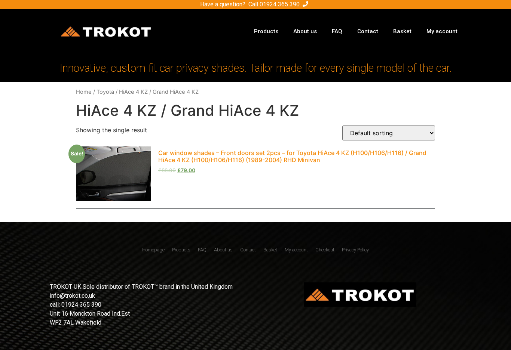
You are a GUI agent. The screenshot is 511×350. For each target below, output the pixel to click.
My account (442, 31)
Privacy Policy (355, 250)
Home (84, 92)
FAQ (337, 31)
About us (305, 31)
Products (266, 31)
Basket (402, 31)
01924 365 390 (280, 4)
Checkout (324, 250)
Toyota (105, 92)
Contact (367, 31)
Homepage (153, 250)
